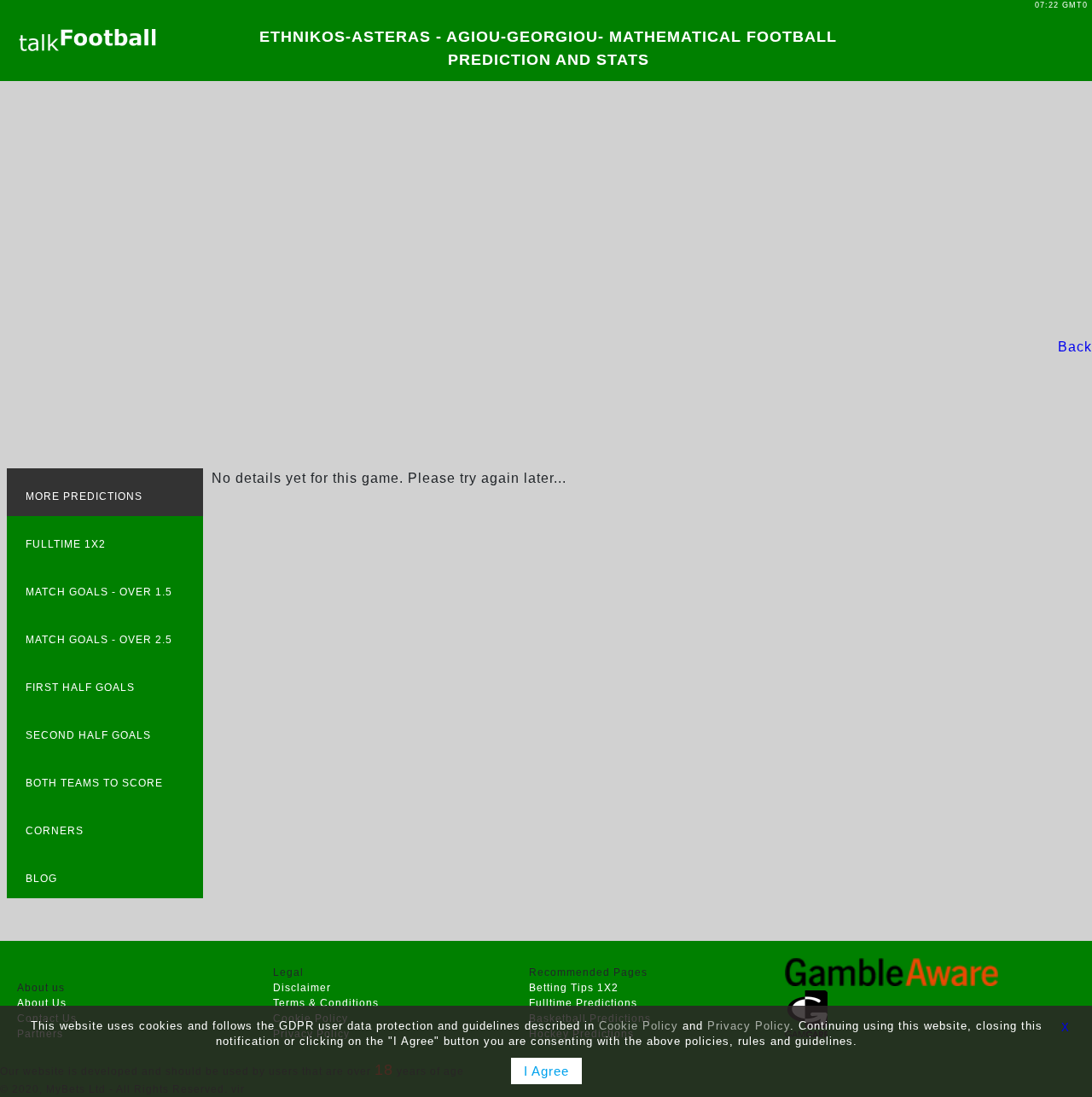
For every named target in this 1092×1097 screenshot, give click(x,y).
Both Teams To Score (94, 783)
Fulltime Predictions (583, 1003)
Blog (41, 879)
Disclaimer (302, 988)
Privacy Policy (748, 1025)
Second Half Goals (88, 735)
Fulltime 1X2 (66, 544)
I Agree (546, 1071)
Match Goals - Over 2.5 (99, 640)
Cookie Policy (638, 1025)
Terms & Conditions (326, 1003)
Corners (55, 831)
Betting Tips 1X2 (574, 988)
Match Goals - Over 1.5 (99, 592)
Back (1075, 347)
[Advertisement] (546, 209)
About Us (42, 1003)
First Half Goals (80, 688)
